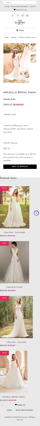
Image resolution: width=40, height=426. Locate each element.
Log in (33, 6)
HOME (7, 6)
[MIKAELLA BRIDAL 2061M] (16, 63)
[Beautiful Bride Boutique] (20, 22)
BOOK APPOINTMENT (19, 6)
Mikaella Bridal (9, 99)
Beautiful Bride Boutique (19, 417)
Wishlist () (21, 10)
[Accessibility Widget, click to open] (36, 213)
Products (13, 37)
